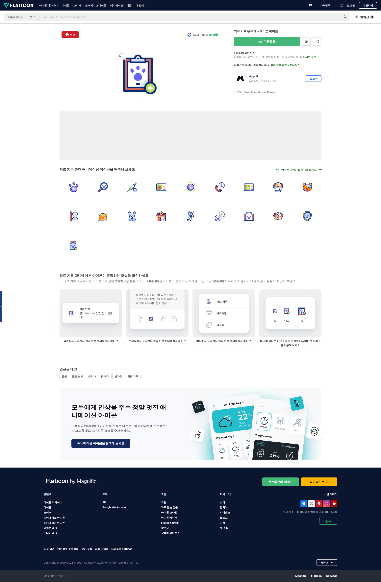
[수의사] (74, 187)
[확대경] (103, 187)
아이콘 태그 (50, 527)
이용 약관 (49, 548)
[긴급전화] (220, 187)
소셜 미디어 (330, 494)
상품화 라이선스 (170, 532)
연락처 (224, 507)
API (104, 502)
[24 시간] (190, 187)
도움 (163, 494)
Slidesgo (331, 575)
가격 (222, 522)
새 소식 (224, 527)
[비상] (103, 216)
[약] (74, 245)
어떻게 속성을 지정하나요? (283, 64)
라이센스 (225, 512)
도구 (105, 494)
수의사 (92, 376)
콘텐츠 (47, 494)
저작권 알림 (102, 548)
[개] (278, 216)
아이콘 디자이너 (48, 5)
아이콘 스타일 (169, 512)
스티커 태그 (50, 532)
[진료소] (161, 216)
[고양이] (307, 187)
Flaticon (316, 575)
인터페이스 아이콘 (95, 5)
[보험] (307, 216)
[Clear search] (336, 17)
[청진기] (190, 216)
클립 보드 (77, 376)
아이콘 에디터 (169, 517)
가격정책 (325, 5)
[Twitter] (311, 503)
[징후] (74, 216)
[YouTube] (334, 503)
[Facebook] (303, 503)
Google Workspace (114, 507)
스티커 (77, 5)
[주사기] (132, 187)
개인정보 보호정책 (68, 548)
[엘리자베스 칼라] (278, 187)
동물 (64, 376)
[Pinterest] (319, 503)
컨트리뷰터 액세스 (280, 482)
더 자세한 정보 (308, 57)
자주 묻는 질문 (169, 507)
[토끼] (132, 216)
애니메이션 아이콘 (121, 5)
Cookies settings (121, 548)
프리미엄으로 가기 (319, 482)
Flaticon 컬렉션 (170, 522)
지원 (163, 502)
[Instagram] (326, 503)
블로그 (224, 517)
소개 (222, 502)
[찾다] (220, 216)
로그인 (351, 5)
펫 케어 (105, 376)
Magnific (301, 575)
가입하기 (368, 5)
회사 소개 (225, 494)
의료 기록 (132, 376)
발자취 (118, 376)
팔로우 (165, 527)
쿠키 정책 (86, 548)
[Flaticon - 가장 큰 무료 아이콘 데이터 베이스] (18, 5)
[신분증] (161, 187)
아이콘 (65, 5)
